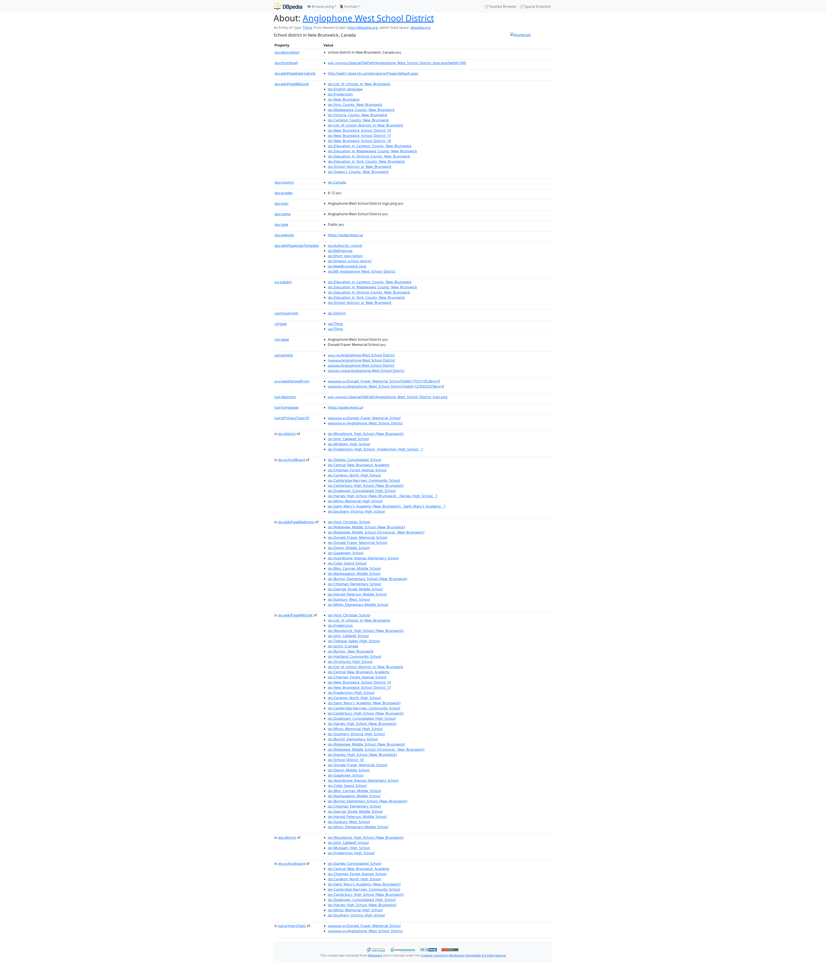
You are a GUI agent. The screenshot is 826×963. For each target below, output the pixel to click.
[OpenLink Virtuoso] (375, 949)
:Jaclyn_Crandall (343, 646)
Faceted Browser (503, 6)
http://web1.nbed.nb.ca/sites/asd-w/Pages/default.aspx (373, 73)
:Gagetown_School (345, 553)
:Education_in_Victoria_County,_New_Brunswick (369, 156)
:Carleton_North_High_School (354, 475)
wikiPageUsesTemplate (296, 245)
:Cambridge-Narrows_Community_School (364, 480)
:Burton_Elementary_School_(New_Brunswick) (367, 578)
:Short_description (345, 256)
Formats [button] (350, 6)
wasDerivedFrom (292, 381)
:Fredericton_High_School (351, 692)
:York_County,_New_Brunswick (355, 104)
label (281, 339)
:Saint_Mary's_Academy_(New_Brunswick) (364, 703)
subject (283, 282)
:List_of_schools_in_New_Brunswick (359, 84)
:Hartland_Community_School (354, 656)
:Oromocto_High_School (350, 661)
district (287, 433)
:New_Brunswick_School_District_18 (359, 140)
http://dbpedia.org (362, 27)
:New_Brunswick (344, 99)
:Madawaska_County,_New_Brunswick (361, 109)
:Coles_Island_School (347, 563)
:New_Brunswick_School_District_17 (359, 135)
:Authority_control (345, 245)
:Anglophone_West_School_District (365, 423)
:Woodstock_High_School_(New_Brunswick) (366, 433)
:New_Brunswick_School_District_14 (359, 130)
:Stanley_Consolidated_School (354, 459)
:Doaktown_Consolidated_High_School (362, 490)
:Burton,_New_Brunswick (350, 651)
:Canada (337, 182)
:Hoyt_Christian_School (349, 522)
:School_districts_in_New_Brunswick (359, 166)
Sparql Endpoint (537, 6)
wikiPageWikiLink (291, 84)
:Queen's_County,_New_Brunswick (358, 171)
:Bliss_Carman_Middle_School (354, 568)
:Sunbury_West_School (349, 599)
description (286, 52)
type (281, 224)
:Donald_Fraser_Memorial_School (364, 418)
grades (283, 192)
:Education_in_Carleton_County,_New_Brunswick (369, 146)
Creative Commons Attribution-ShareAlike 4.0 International (463, 955)
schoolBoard (291, 459)
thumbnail (286, 62)
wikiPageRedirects (296, 522)
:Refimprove (340, 250)
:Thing (335, 323)
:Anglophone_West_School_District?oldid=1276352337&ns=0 (386, 386)
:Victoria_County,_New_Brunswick (357, 115)
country (284, 182)
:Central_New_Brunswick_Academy (358, 465)
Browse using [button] (322, 6)
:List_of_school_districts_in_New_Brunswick (365, 125)
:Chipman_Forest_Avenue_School (357, 470)
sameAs (283, 355)
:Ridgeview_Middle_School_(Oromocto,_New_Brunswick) (376, 532)
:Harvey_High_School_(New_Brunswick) (362, 723)
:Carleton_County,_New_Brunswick (358, 120)
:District (337, 313)
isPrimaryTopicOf (291, 418)
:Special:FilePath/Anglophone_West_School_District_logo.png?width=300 (397, 62)
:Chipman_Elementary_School (354, 584)
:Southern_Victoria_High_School (356, 511)
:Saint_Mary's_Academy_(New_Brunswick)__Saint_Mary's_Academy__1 (387, 506)
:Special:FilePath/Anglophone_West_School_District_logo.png (387, 397)
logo (281, 203)
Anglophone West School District (368, 18)
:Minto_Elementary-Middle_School (358, 604)
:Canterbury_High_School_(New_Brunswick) (366, 485)
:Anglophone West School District (361, 355)
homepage (286, 407)
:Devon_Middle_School (349, 547)
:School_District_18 (346, 759)
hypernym (286, 313)
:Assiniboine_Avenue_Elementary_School (363, 558)
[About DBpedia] (288, 6)
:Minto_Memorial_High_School (355, 501)
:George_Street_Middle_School (355, 589)
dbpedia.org (420, 27)
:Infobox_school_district (349, 261)
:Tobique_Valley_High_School (354, 641)
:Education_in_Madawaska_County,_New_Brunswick (372, 151)
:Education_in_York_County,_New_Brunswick (366, 161)
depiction (285, 397)
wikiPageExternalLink (295, 73)
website (284, 235)
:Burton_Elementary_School (353, 739)
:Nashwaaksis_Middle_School (354, 573)
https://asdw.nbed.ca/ (345, 235)
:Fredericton (340, 94)
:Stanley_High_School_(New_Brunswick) (362, 754)
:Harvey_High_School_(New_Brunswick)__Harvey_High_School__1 (383, 496)
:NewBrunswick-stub (347, 266)
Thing (307, 27)
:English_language (345, 89)
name (282, 214)
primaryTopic (292, 925)
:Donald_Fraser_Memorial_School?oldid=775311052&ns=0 (384, 381)
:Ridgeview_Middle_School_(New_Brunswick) (366, 527)
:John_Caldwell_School (348, 439)
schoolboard (291, 863)
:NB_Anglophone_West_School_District (361, 271)
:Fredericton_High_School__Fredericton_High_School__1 (375, 449)
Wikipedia (375, 955)
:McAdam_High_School (349, 444)
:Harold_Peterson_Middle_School (357, 594)
